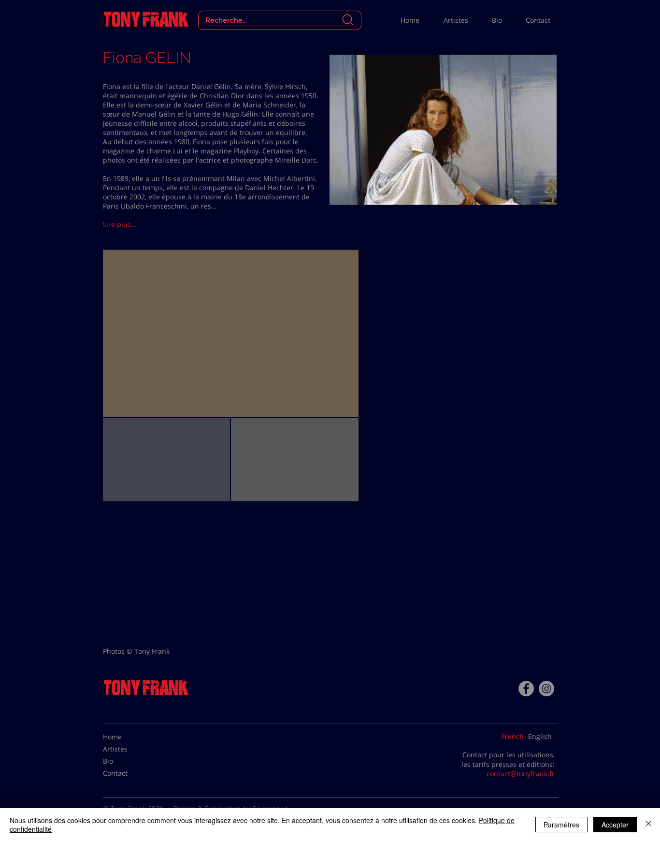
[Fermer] (648, 824)
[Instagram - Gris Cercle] (546, 688)
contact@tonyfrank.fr (521, 773)
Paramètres (561, 824)
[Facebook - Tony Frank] (526, 688)
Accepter (615, 824)
